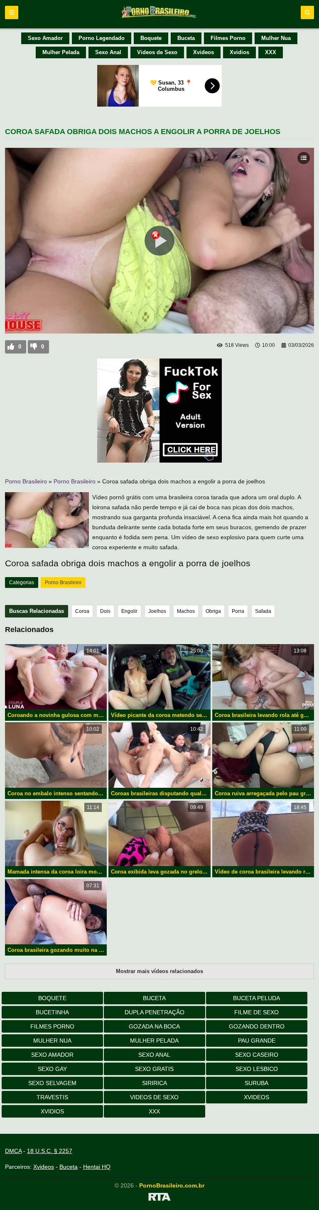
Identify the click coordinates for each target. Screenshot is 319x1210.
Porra (238, 611)
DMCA (13, 1151)
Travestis (52, 1097)
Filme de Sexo (256, 1012)
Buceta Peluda (256, 998)
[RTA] (159, 1198)
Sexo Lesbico (257, 1069)
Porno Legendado (102, 38)
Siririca (154, 1083)
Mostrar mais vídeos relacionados (159, 971)
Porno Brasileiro (26, 481)
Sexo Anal (108, 52)
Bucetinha (52, 1012)
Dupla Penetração (154, 1012)
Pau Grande (256, 1040)
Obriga (213, 611)
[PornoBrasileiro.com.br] (159, 17)
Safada (263, 611)
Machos (186, 611)
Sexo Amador (45, 38)
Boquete (151, 38)
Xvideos (203, 52)
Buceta (186, 38)
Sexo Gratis (154, 1069)
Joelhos (157, 611)
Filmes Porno (228, 38)
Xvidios (239, 52)
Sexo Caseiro (256, 1054)
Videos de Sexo (157, 52)
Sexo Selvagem (52, 1083)
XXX (270, 52)
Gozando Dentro (257, 1026)
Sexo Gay (52, 1069)
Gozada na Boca (154, 1026)
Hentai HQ (96, 1166)
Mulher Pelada (60, 52)
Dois (105, 611)
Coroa (82, 611)
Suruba (256, 1083)
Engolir (129, 611)
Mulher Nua (276, 38)
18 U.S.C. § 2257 (49, 1151)
